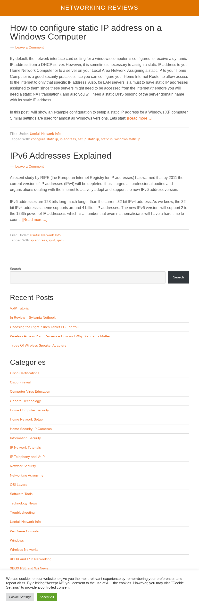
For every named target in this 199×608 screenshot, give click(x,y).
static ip (107, 139)
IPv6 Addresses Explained (60, 156)
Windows (17, 540)
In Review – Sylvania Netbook (33, 317)
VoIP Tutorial (19, 308)
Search (15, 269)
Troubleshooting (22, 512)
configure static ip (44, 139)
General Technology (25, 401)
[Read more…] (139, 118)
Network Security (23, 466)
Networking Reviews (99, 7)
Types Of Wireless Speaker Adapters (38, 345)
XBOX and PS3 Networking (30, 559)
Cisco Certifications (24, 373)
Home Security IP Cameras (31, 429)
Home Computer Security (29, 410)
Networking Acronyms (26, 475)
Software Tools (21, 494)
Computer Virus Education (30, 391)
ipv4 (52, 240)
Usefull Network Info (45, 134)
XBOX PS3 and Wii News (29, 568)
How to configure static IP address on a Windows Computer (86, 32)
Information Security (25, 438)
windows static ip (127, 139)
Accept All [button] (47, 597)
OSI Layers (18, 484)
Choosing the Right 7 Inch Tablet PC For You (44, 327)
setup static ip (88, 139)
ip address (68, 139)
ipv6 (60, 240)
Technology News (23, 503)
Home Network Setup (26, 419)
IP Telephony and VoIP (27, 457)
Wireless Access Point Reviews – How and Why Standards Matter (60, 336)
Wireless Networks (24, 549)
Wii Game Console (24, 531)
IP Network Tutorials (25, 447)
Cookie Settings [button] (20, 597)
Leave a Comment (29, 47)
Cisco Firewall (20, 382)
